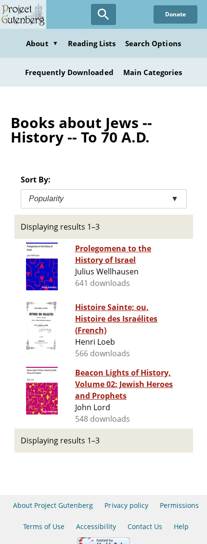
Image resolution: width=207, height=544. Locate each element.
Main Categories (152, 72)
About (42, 43)
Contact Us (145, 526)
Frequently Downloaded (69, 72)
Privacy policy (126, 505)
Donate (175, 14)
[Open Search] (103, 14)
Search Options (153, 43)
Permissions (179, 505)
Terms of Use (44, 526)
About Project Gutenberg (53, 505)
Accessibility (96, 526)
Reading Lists (92, 43)
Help (181, 526)
